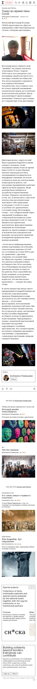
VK (18, 678)
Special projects (10, 587)
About (15, 674)
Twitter (33, 678)
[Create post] (23, 2)
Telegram (12, 678)
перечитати (6, 537)
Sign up (6, 674)
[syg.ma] (3, 2)
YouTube (28, 678)
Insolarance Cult (8, 493)
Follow (13, 379)
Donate (9, 2)
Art (3, 447)
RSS (34, 680)
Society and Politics (9, 8)
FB (16, 678)
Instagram (22, 678)
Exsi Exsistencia (7, 544)
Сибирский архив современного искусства (18, 407)
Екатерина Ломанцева (10, 17)
